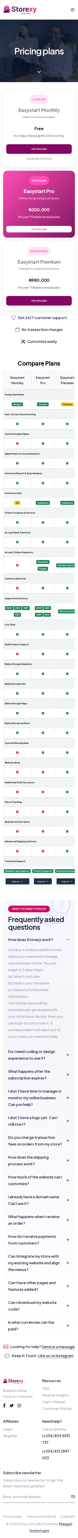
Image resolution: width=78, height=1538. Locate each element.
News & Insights (55, 1395)
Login (7, 1429)
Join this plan (39, 148)
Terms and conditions (41, 1516)
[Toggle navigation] (72, 9)
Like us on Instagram (55, 1355)
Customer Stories (57, 1408)
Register (10, 1435)
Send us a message (58, 1346)
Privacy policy (12, 1516)
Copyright (68, 1516)
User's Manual (53, 1401)
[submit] (73, 1497)
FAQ (45, 1388)
